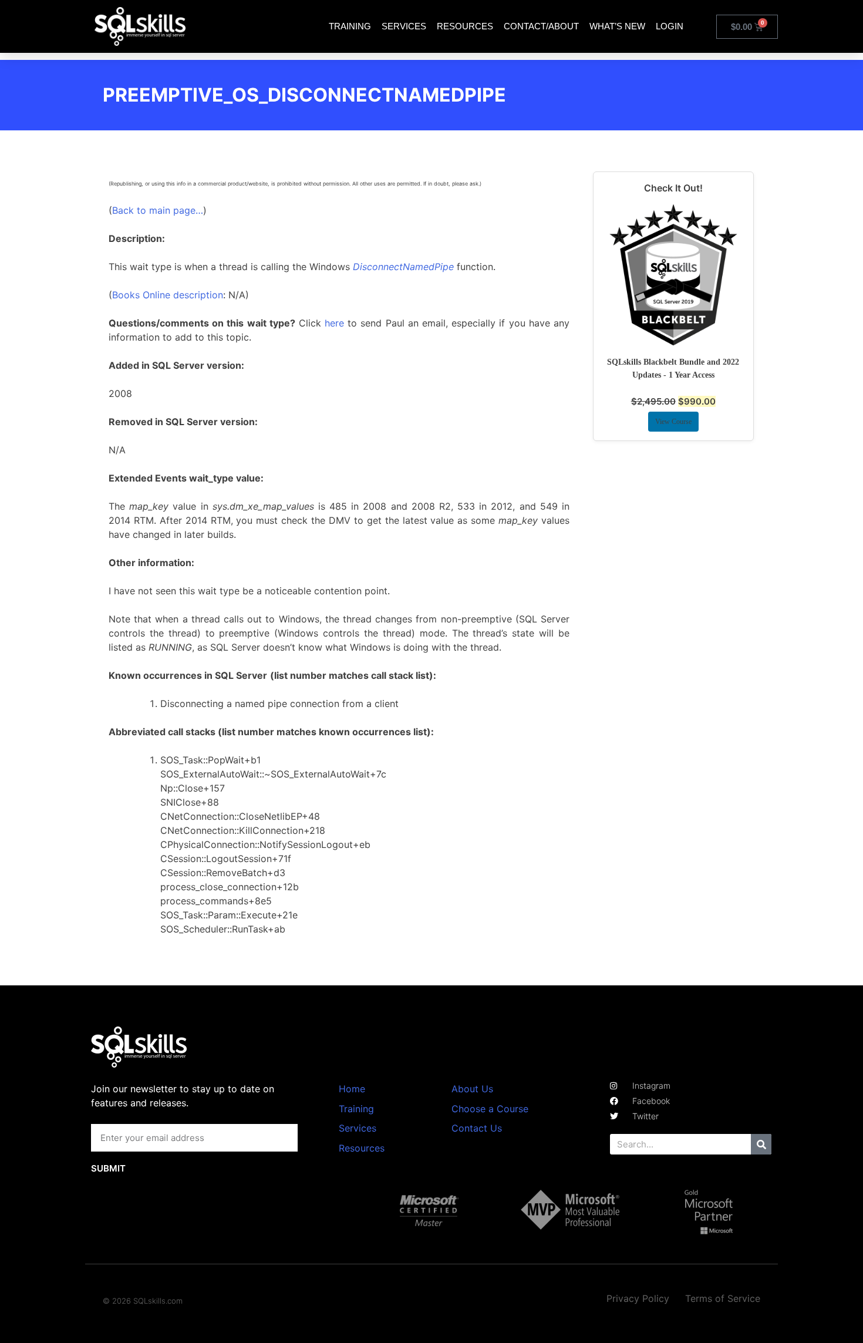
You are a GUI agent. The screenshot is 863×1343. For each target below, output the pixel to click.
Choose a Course (489, 1109)
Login (669, 26)
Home (352, 1089)
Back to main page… (157, 210)
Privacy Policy (637, 1298)
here (334, 323)
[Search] (761, 1144)
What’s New (617, 26)
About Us (472, 1089)
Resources (465, 26)
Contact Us (476, 1128)
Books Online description (167, 295)
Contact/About (541, 26)
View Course (673, 422)
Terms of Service (722, 1298)
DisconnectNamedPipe (403, 266)
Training (350, 26)
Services (404, 26)
